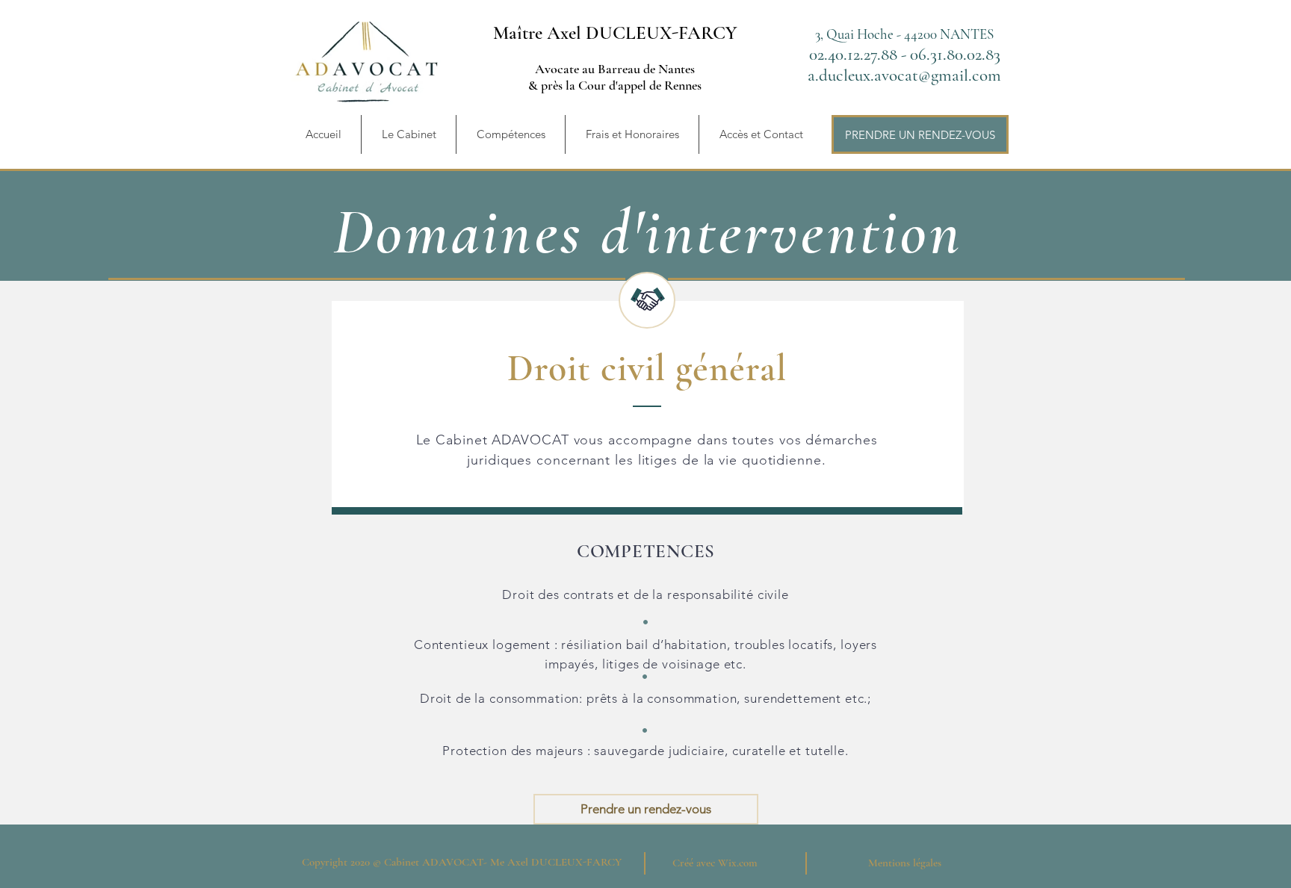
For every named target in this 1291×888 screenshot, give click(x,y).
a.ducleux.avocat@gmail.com (904, 75)
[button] (510, 134)
